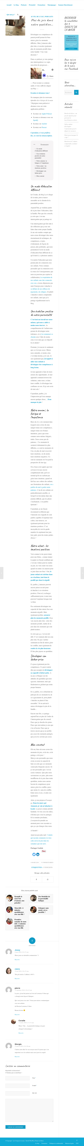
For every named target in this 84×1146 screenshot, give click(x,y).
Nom (34, 1078)
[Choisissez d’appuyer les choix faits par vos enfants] (1, 573)
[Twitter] (34, 853)
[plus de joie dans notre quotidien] (15, 26)
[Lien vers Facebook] (77, 1140)
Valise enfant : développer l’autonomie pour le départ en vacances (70, 127)
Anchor (44, 123)
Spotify (35, 120)
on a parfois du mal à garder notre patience (42, 487)
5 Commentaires (47, 862)
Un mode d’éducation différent (41, 150)
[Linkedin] (37, 853)
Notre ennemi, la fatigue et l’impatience (42, 162)
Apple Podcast (47, 113)
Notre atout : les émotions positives (40, 167)
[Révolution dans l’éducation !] (82, 573)
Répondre (17, 959)
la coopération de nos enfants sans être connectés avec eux (41, 280)
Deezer (44, 127)
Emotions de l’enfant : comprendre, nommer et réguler (71, 143)
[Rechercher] (17, 14)
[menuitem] (8, 5)
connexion (47, 867)
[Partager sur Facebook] (36, 879)
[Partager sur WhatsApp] (47, 879)
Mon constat (40, 176)
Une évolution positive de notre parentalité (40, 156)
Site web (34, 1093)
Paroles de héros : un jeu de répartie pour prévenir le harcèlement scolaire (70, 116)
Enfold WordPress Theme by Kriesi (35, 1141)
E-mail (34, 1085)
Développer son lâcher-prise (40, 172)
